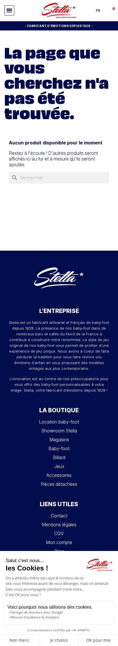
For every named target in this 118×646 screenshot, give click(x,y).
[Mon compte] (105, 11)
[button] (9, 10)
